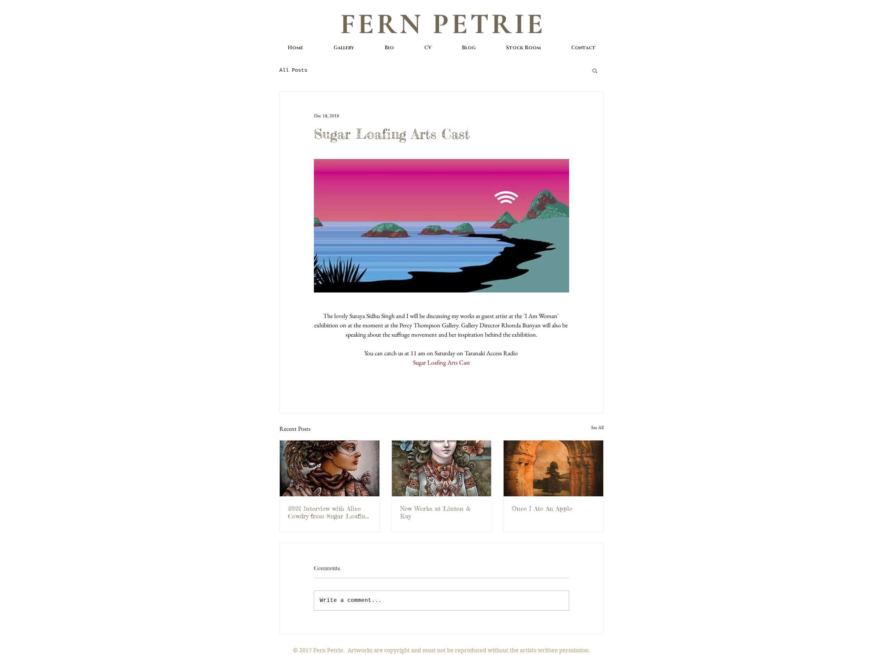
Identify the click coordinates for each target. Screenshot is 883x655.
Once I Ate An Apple (542, 508)
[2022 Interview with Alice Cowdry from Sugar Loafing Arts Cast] (329, 468)
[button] (595, 70)
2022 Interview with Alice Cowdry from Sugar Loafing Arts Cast (328, 512)
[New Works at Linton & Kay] (442, 468)
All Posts (293, 70)
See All (597, 427)
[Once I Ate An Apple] (553, 468)
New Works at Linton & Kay (435, 512)
